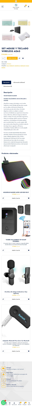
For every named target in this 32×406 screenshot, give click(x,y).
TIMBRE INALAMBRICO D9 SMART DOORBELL (16, 240)
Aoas (8, 65)
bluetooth (12, 65)
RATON (3, 67)
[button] (3, 402)
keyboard (23, 65)
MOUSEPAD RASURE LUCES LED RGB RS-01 (16, 192)
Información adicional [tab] (19, 82)
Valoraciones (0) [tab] (7, 86)
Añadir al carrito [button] (16, 198)
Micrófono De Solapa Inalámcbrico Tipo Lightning (16, 292)
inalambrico (17, 65)
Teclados (9, 64)
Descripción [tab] (6, 82)
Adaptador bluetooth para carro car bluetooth (16, 341)
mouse (27, 65)
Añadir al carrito (12, 58)
